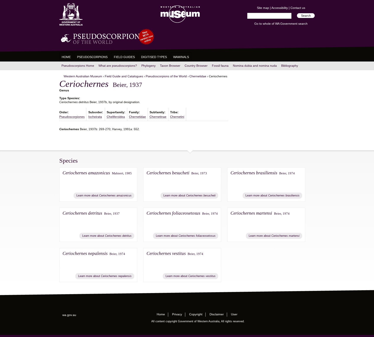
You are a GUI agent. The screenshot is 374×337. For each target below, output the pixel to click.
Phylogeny (148, 65)
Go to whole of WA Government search (281, 23)
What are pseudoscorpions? (117, 65)
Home (66, 57)
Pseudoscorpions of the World (166, 76)
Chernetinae (158, 116)
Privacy (177, 314)
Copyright (195, 314)
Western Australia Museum (71, 14)
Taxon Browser (170, 65)
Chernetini (177, 116)
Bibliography (289, 65)
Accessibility (279, 8)
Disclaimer (217, 314)
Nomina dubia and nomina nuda (255, 65)
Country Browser (196, 65)
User (234, 314)
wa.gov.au (69, 315)
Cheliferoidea (116, 116)
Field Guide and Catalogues (124, 76)
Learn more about (104, 195)
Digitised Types (154, 57)
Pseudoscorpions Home (77, 65)
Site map (263, 8)
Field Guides (124, 57)
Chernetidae (197, 76)
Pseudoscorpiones (72, 116)
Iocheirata (95, 116)
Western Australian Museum (179, 14)
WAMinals (181, 57)
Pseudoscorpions (92, 57)
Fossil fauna (220, 65)
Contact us (297, 8)
